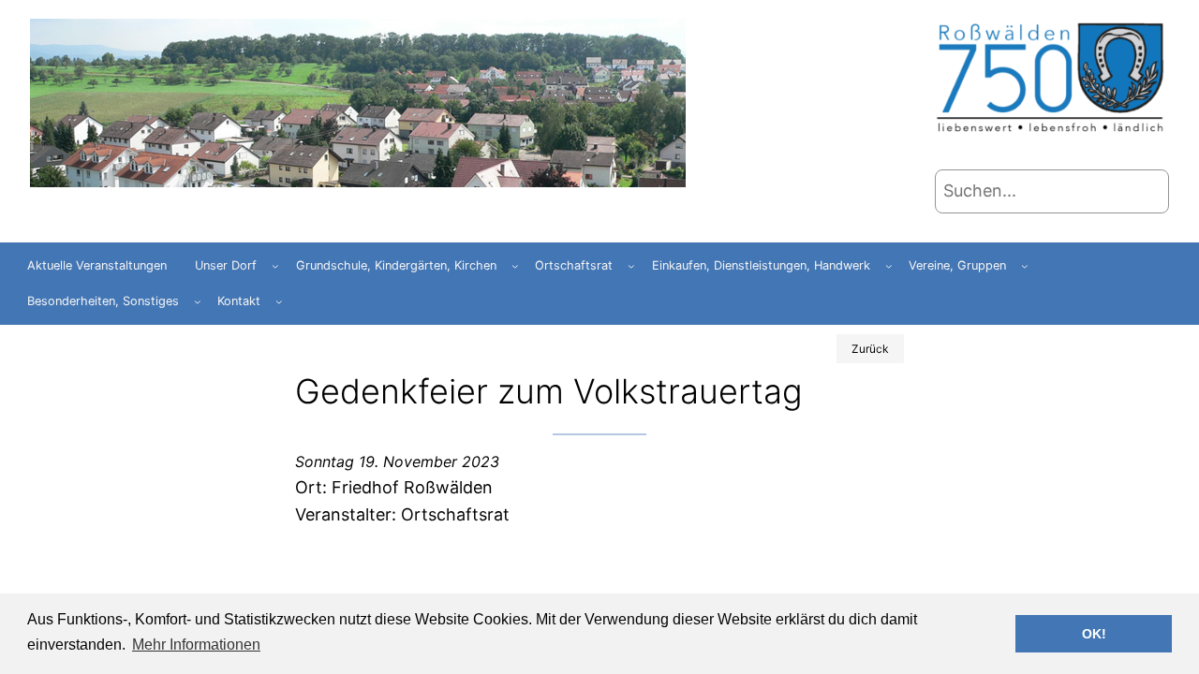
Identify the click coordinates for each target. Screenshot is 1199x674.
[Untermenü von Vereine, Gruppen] (1025, 266)
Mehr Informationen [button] (196, 644)
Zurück (870, 349)
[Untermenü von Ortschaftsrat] (631, 266)
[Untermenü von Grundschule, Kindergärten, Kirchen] (515, 266)
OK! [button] (1094, 633)
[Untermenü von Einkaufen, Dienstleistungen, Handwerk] (889, 266)
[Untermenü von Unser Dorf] (275, 266)
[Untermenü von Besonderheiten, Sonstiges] (197, 301)
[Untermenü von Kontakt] (279, 301)
